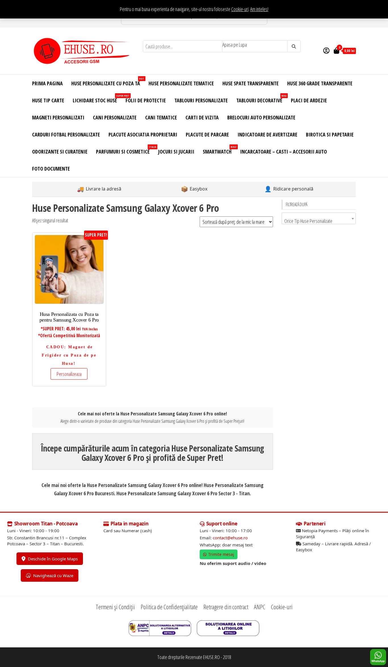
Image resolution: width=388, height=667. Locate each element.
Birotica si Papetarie (330, 134)
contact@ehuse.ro (230, 537)
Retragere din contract (225, 606)
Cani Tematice (161, 117)
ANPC (259, 606)
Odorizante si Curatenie (59, 151)
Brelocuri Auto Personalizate (261, 117)
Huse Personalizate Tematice (181, 83)
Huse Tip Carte (48, 100)
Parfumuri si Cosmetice (125, 150)
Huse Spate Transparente (250, 83)
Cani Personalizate (115, 117)
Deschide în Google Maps (53, 559)
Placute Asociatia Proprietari (143, 134)
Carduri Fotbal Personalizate (66, 134)
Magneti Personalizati (58, 117)
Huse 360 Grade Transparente (319, 83)
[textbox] (319, 221)
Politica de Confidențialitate (169, 606)
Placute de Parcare (207, 134)
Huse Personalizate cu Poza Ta (107, 82)
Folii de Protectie (146, 100)
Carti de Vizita (202, 117)
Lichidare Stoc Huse (97, 99)
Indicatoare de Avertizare (267, 134)
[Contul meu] (326, 50)
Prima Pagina (47, 83)
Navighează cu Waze (53, 575)
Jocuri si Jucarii (176, 151)
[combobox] (318, 218)
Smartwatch (219, 150)
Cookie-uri (240, 9)
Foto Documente (51, 168)
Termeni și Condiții (115, 606)
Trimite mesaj (221, 554)
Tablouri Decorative (261, 99)
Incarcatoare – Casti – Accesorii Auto (283, 151)
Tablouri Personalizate (201, 100)
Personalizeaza (69, 373)
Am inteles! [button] (259, 9)
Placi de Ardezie (309, 100)
